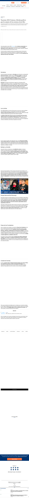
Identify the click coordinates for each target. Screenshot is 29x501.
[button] (1, 33)
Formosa (13, 46)
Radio (25, 6)
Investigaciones (18, 6)
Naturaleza (18, 331)
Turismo (7, 331)
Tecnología (13, 6)
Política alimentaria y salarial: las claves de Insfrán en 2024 (14, 313)
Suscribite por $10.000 (23, 2)
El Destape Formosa (12, 331)
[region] (14, 14)
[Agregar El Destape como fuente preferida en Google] (14, 28)
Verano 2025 (2, 331)
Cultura (23, 331)
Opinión (22, 6)
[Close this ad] (28, 496)
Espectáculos (8, 6)
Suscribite (14, 459)
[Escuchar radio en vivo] (17, 2)
